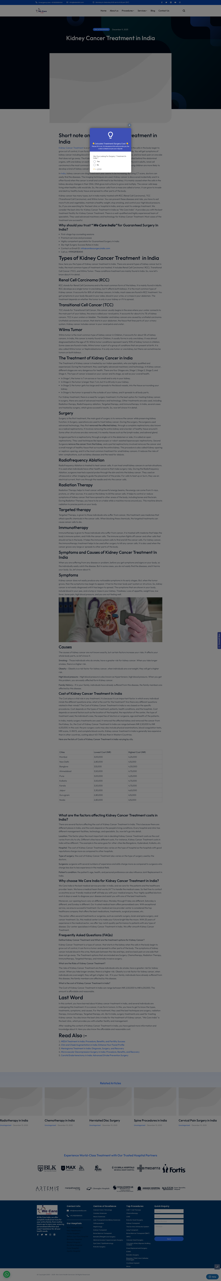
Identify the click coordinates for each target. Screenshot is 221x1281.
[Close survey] (129, 125)
